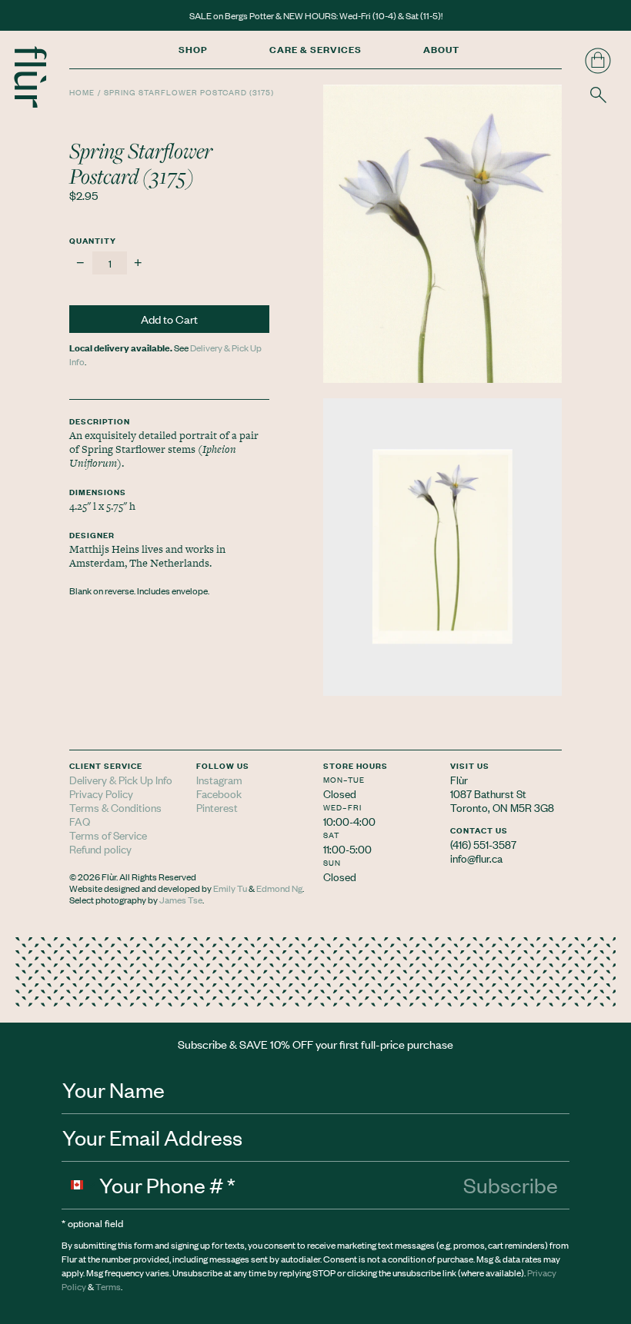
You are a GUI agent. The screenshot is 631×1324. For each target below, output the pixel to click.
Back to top (606, 875)
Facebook (219, 793)
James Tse (180, 900)
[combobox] (80, 1185)
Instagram (219, 779)
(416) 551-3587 (483, 844)
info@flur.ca (476, 858)
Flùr (459, 779)
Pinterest (217, 807)
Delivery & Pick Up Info (120, 779)
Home (82, 91)
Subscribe (510, 1185)
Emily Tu (230, 888)
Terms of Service (108, 835)
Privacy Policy (101, 793)
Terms (108, 1286)
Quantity (92, 240)
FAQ (79, 821)
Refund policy (100, 848)
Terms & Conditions (115, 807)
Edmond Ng (279, 888)
